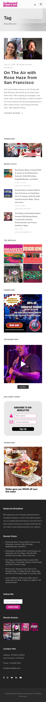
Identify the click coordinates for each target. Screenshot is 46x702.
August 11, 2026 (20, 182)
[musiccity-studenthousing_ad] (23, 150)
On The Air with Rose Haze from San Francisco (20, 77)
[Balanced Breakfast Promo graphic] (23, 313)
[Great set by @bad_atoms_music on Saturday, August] (23, 364)
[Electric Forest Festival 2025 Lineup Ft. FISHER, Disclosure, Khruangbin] (32, 273)
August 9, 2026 (20, 205)
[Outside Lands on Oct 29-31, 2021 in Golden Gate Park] (32, 253)
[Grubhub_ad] (23, 470)
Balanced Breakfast (24, 185)
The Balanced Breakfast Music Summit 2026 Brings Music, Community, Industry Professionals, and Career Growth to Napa (28, 219)
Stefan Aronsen (25, 64)
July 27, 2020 (9, 64)
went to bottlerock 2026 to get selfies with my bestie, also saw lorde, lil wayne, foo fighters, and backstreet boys (23, 580)
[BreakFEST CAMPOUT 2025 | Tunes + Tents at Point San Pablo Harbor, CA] (13, 253)
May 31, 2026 (19, 229)
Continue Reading (12, 113)
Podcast (9, 67)
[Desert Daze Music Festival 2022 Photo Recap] (13, 273)
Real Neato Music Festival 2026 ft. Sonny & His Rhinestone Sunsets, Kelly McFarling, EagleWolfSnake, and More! (22, 544)
